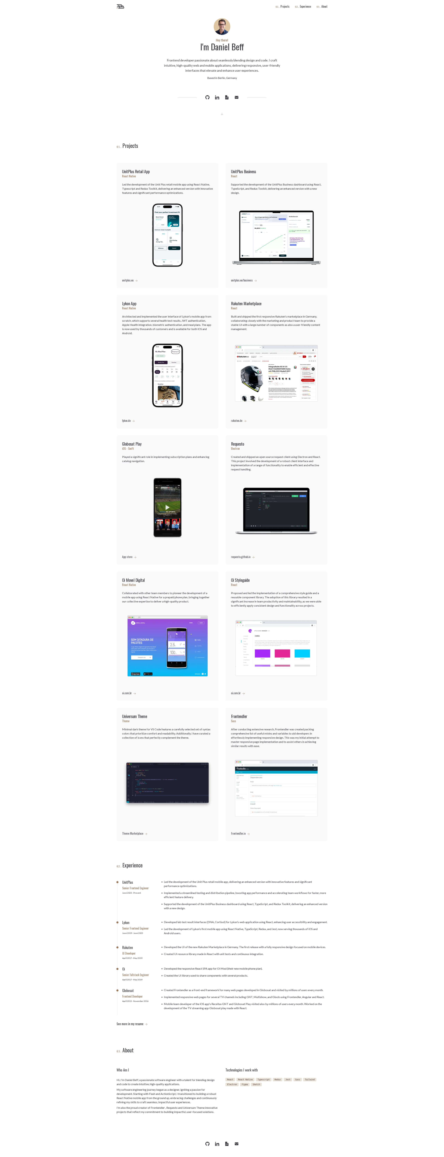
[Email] (236, 97)
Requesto (172, 1107)
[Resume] (227, 97)
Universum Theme (194, 1107)
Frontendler (158, 1107)
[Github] (207, 97)
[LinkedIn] (217, 97)
